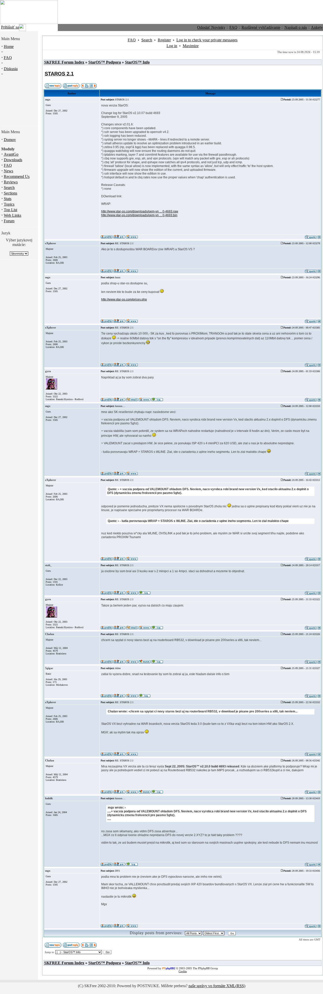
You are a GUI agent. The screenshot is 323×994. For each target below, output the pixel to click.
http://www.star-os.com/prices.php (124, 299)
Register (164, 40)
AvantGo (11, 154)
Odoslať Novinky (211, 27)
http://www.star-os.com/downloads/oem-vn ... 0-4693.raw (139, 211)
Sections (10, 193)
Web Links (12, 215)
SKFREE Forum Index (64, 62)
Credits (183, 971)
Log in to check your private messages (206, 40)
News (8, 171)
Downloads (13, 160)
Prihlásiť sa (10, 27)
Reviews (11, 182)
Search (9, 187)
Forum (9, 221)
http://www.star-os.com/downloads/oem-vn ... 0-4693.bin (139, 215)
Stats (7, 199)
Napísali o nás (295, 27)
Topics (9, 204)
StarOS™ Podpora (104, 62)
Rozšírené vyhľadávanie (260, 27)
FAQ (233, 27)
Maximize (191, 46)
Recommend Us (17, 176)
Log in (172, 46)
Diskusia (11, 69)
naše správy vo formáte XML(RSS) (217, 986)
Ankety (317, 27)
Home (9, 46)
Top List (10, 210)
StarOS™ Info (137, 62)
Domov (10, 139)
